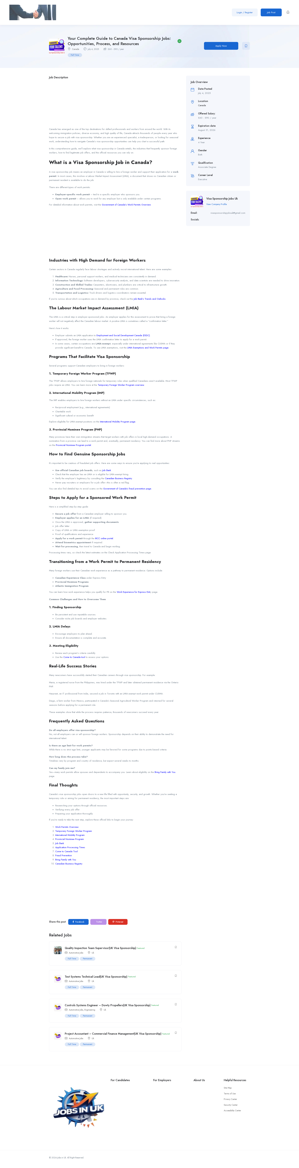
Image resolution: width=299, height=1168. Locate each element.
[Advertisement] (115, 104)
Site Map (228, 1087)
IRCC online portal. (104, 538)
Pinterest (119, 921)
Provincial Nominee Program (69, 839)
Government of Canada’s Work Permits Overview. (126, 204)
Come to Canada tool (74, 657)
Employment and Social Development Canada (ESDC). (123, 335)
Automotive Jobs (76, 952)
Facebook (79, 921)
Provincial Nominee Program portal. (74, 445)
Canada (75, 49)
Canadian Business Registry (118, 478)
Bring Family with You (165, 772)
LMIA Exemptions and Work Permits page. (148, 347)
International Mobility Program (70, 835)
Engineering (89, 1009)
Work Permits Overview (66, 827)
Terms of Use (230, 1093)
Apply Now (221, 46)
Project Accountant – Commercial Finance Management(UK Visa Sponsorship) (113, 1034)
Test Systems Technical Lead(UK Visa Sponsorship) (96, 977)
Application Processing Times (70, 847)
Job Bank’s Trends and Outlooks (150, 299)
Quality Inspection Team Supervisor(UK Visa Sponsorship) (100, 948)
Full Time (75, 54)
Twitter (98, 921)
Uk (93, 952)
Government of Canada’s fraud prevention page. (127, 488)
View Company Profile (216, 204)
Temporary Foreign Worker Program (73, 831)
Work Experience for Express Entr (133, 592)
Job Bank (106, 470)
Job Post (271, 12)
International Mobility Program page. (118, 421)
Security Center (231, 1104)
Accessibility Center (232, 1110)
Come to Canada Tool (66, 851)
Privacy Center (230, 1099)
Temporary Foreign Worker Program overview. (121, 385)
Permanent (87, 958)
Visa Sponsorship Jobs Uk (222, 199)
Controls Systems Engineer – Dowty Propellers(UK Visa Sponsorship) (107, 1005)
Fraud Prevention (63, 855)
